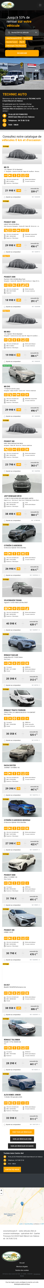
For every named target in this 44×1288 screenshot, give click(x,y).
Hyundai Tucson (11, 42)
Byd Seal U (27, 38)
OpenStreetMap (29, 1224)
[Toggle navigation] (40, 5)
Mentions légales (22, 1266)
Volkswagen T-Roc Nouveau (15, 45)
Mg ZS (22, 42)
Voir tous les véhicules (22, 1132)
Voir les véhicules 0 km (22, 1139)
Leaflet (21, 1224)
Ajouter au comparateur (13, 197)
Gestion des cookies (22, 1270)
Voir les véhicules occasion (22, 1146)
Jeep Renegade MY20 (13, 38)
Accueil (22, 1263)
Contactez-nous (12, 1169)
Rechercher (22, 53)
